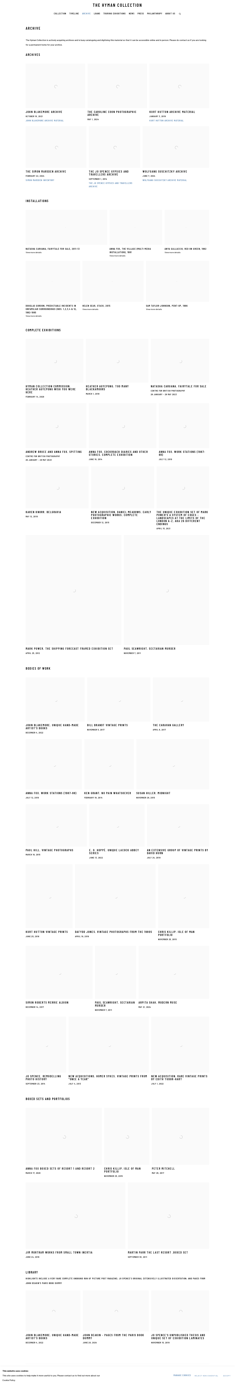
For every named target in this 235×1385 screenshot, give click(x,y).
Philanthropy (154, 14)
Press (141, 14)
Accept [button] (227, 1376)
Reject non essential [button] (206, 1376)
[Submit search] (180, 13)
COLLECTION (60, 14)
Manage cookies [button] (182, 1375)
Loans (97, 14)
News (132, 14)
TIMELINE (74, 14)
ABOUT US (170, 14)
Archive (86, 14)
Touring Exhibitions (114, 14)
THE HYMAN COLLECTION (117, 5)
